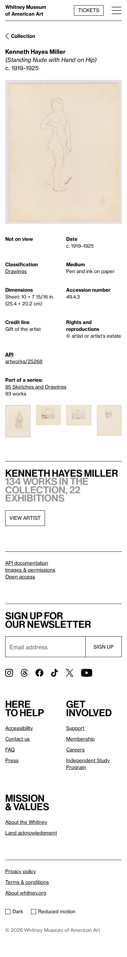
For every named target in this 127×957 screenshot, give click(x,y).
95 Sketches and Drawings (35, 387)
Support (75, 728)
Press (12, 760)
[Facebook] (39, 673)
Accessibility (19, 728)
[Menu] (116, 10)
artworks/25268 (23, 361)
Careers (75, 749)
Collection (23, 36)
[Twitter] (69, 673)
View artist (25, 518)
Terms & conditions (27, 882)
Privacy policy (20, 871)
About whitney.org (25, 893)
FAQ (10, 749)
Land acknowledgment (31, 833)
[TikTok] (54, 673)
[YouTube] (86, 673)
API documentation (26, 563)
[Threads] (24, 673)
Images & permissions (30, 570)
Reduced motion (57, 911)
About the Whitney (26, 822)
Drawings (16, 271)
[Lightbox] (63, 152)
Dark (17, 911)
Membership (80, 739)
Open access (20, 576)
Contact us (17, 739)
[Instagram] (9, 673)
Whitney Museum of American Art (25, 10)
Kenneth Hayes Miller (35, 51)
